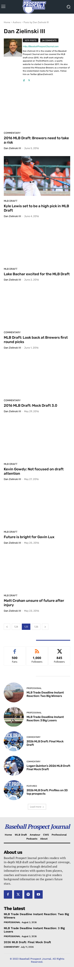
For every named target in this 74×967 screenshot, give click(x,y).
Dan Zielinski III (12, 148)
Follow (37, 649)
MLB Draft (10, 201)
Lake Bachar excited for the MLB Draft (37, 274)
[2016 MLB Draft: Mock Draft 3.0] (37, 375)
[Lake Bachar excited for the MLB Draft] (37, 244)
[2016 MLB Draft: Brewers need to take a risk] (37, 108)
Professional (34, 688)
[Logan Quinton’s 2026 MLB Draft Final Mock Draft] (14, 766)
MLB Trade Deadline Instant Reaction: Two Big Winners (45, 694)
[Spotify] (28, 894)
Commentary (12, 133)
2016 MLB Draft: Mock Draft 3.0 (30, 405)
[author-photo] (13, 60)
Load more (35, 806)
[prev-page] (7, 627)
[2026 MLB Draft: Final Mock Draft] (14, 741)
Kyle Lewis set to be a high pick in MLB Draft (36, 208)
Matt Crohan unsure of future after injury (34, 602)
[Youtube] (38, 894)
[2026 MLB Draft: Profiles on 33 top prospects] (14, 790)
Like (15, 649)
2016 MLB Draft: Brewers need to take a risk (36, 140)
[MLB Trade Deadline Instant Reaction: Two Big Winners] (14, 692)
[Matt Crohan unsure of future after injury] (37, 570)
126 (36, 626)
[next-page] (45, 627)
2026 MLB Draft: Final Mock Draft (27, 942)
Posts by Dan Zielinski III (36, 22)
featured (32, 786)
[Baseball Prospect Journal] (37, 7)
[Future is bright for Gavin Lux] (37, 507)
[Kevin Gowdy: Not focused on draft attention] (37, 439)
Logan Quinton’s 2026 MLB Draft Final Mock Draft (48, 767)
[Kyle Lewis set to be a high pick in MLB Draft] (37, 176)
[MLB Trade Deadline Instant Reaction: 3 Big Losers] (14, 717)
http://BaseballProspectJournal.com (40, 46)
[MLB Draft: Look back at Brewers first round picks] (37, 307)
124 (16, 626)
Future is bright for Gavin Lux (29, 537)
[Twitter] (29, 79)
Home (7, 22)
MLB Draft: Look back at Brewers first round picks (36, 339)
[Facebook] (24, 79)
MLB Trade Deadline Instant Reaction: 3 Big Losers (45, 718)
